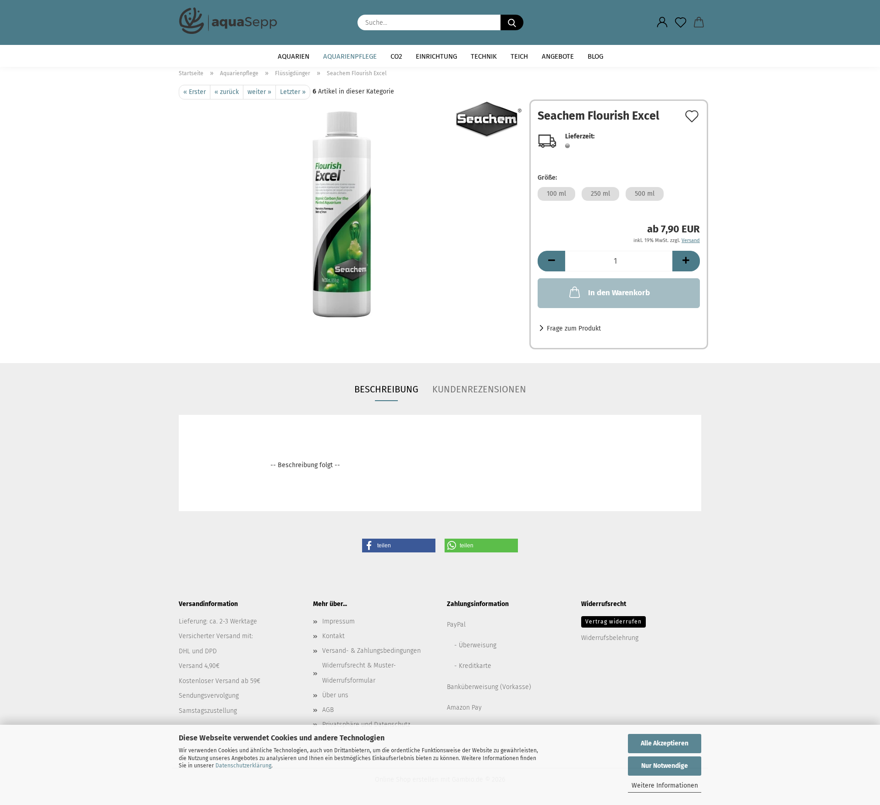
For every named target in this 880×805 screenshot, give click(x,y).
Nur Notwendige (664, 766)
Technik (484, 56)
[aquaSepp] (231, 20)
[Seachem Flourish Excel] (351, 214)
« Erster (194, 92)
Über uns (335, 695)
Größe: (547, 178)
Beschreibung (386, 389)
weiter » (259, 92)
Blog (595, 56)
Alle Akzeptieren (664, 743)
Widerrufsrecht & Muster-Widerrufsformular (359, 673)
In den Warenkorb (619, 293)
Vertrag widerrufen (613, 621)
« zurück (226, 92)
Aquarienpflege (350, 56)
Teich (519, 56)
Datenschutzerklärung (243, 765)
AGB (328, 710)
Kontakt (333, 636)
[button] (662, 22)
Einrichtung (436, 56)
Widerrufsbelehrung (609, 638)
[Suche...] (511, 22)
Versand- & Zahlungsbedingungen (371, 651)
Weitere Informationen (665, 785)
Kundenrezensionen (479, 389)
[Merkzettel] (680, 22)
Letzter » (293, 92)
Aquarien (293, 56)
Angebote (558, 56)
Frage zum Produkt (574, 328)
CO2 (396, 56)
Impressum (338, 621)
